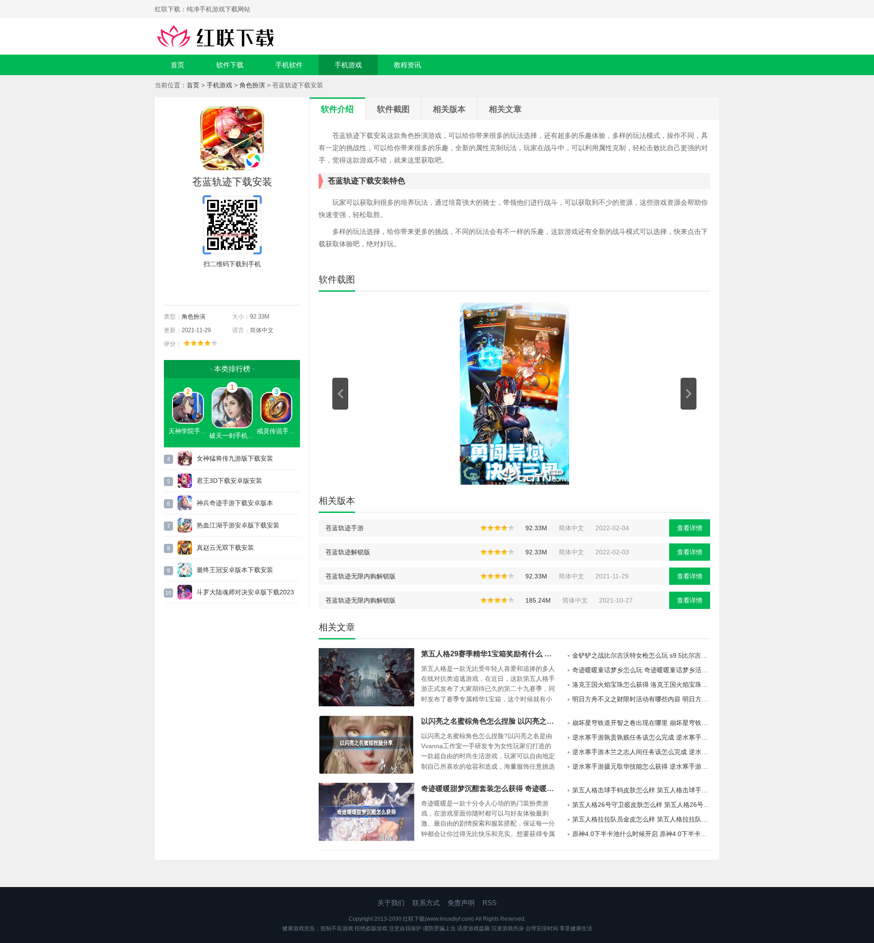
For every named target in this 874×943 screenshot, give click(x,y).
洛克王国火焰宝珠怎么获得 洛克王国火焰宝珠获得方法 (641, 684)
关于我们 (391, 903)
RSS (490, 903)
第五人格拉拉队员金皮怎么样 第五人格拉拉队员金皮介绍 (641, 819)
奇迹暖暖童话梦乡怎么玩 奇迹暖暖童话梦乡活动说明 (641, 670)
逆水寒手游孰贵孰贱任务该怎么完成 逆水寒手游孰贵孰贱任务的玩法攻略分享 (641, 737)
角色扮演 (252, 85)
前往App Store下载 (239, 284)
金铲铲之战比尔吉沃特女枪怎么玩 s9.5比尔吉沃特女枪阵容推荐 (641, 655)
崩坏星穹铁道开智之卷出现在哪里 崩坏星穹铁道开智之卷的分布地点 (641, 722)
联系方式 (426, 903)
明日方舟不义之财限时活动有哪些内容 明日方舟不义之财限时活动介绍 (641, 699)
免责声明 (461, 903)
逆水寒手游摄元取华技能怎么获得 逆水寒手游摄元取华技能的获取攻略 (641, 766)
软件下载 (230, 65)
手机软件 (289, 65)
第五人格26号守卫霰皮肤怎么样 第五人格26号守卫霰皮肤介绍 (641, 804)
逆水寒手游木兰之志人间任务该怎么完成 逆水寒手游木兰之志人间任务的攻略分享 (641, 751)
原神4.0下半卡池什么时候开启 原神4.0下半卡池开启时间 (641, 833)
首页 (177, 65)
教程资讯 (407, 65)
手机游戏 (348, 65)
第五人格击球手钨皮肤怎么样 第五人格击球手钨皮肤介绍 (641, 790)
